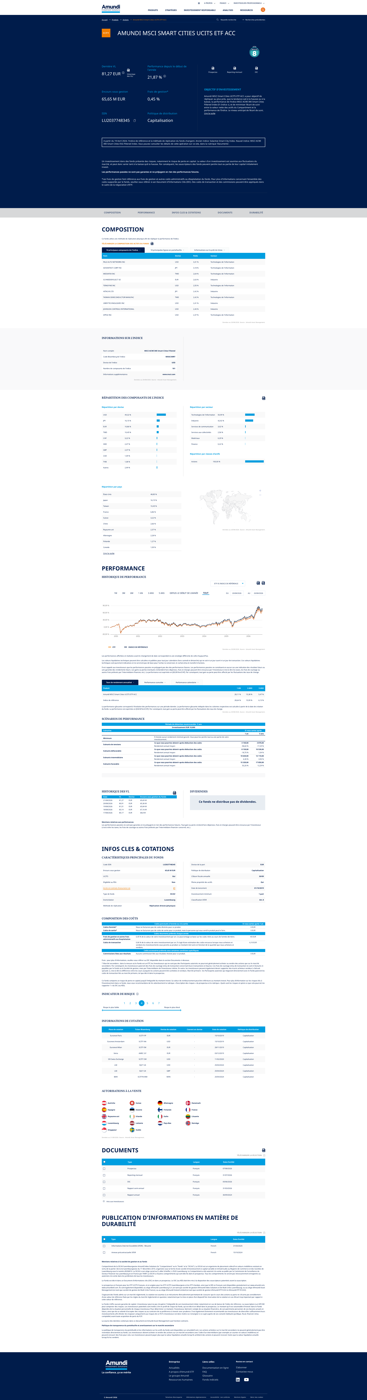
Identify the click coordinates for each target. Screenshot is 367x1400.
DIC (129, 1181)
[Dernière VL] (123, 72)
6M (131, 593)
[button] (254, 20)
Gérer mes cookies (256, 1397)
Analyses (228, 10)
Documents (225, 212)
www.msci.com (169, 374)
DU (227, 593)
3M (123, 593)
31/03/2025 (238, 1246)
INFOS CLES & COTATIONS (186, 212)
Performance (146, 212)
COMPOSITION (112, 212)
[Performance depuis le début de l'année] (164, 76)
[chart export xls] (258, 583)
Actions (126, 20)
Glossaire (207, 1375)
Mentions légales (240, 1397)
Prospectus (132, 1168)
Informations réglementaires (196, 1397)
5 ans (162, 593)
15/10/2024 (238, 1252)
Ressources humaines (181, 1379)
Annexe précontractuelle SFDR (123, 1252)
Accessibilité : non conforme (220, 1397)
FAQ (204, 1371)
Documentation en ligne (215, 1367)
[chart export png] (263, 583)
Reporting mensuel (135, 1175)
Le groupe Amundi (179, 1375)
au (249, 593)
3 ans (151, 593)
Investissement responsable (200, 10)
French (213, 1246)
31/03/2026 (227, 1188)
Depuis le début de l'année (184, 593)
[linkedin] (238, 1380)
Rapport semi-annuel (136, 1188)
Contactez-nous (244, 1371)
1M (115, 593)
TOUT (205, 593)
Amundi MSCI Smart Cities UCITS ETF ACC (150, 20)
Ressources (246, 10)
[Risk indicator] (137, 994)
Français (196, 1168)
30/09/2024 (227, 1195)
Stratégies (171, 10)
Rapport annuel (133, 1195)
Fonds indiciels (210, 1379)
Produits (153, 10)
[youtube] (246, 1380)
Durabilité (256, 212)
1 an (140, 593)
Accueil (105, 20)
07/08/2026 (227, 1168)
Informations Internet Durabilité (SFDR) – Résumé (131, 1246)
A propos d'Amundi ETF (181, 1371)
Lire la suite (209, 113)
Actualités (174, 1367)
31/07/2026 (227, 1175)
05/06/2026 (227, 1181)
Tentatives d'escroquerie (173, 1397)
